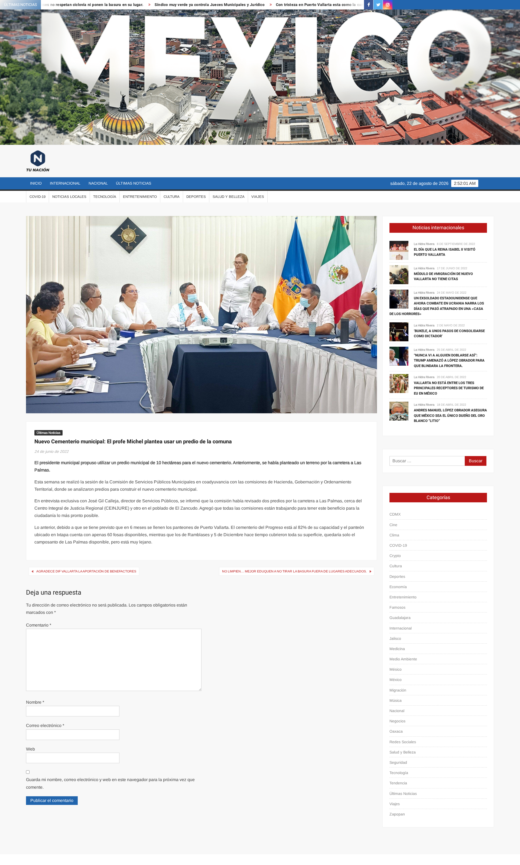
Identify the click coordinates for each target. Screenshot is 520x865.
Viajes (257, 197)
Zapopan (397, 814)
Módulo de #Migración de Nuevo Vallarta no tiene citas (443, 276)
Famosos (397, 607)
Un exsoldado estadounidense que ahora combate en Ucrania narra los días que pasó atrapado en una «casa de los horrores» (436, 306)
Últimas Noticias (133, 183)
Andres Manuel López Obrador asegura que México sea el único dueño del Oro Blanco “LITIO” (450, 415)
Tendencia (398, 783)
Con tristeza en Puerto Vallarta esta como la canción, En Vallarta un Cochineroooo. (292, 5)
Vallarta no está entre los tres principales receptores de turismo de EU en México (449, 388)
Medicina (397, 649)
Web (30, 749)
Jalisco (395, 638)
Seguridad (398, 762)
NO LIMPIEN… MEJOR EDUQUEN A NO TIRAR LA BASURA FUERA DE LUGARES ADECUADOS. (294, 571)
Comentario (38, 625)
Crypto (395, 555)
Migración (397, 690)
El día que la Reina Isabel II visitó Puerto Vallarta (444, 252)
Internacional (65, 183)
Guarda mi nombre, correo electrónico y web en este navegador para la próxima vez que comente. (110, 783)
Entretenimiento (140, 197)
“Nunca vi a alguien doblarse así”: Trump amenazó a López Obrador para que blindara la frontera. (449, 360)
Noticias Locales (69, 197)
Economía (398, 587)
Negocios (397, 721)
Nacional (98, 183)
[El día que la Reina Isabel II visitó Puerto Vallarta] (398, 250)
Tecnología (104, 197)
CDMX (395, 514)
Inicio (36, 183)
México (395, 679)
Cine (393, 525)
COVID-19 (38, 197)
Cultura (172, 197)
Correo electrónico (45, 725)
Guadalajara (400, 617)
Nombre (35, 702)
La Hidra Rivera (424, 243)
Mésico (395, 669)
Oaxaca (396, 731)
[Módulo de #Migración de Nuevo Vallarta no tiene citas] (398, 274)
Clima (394, 535)
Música (395, 700)
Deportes (196, 197)
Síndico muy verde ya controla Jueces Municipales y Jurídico (151, 5)
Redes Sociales (402, 742)
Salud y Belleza (229, 197)
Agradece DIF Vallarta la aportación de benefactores (86, 571)
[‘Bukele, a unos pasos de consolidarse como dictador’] (398, 331)
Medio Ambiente (403, 659)
